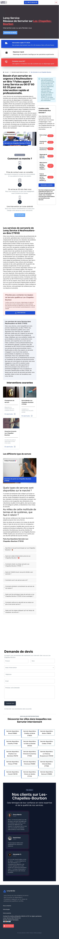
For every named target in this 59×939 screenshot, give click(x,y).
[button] (19, 548)
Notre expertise (7, 913)
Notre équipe (6, 909)
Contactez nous (10, 703)
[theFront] (4, 2)
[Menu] (56, 2)
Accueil (6, 72)
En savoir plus (9, 414)
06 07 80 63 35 (32, 2)
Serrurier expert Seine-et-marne (20, 72)
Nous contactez (7, 905)
